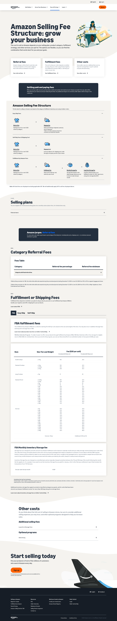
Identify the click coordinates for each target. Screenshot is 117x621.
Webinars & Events (35, 606)
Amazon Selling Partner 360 (17, 608)
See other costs (81, 73)
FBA (13, 313)
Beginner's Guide (15, 601)
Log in (102, 2)
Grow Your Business (40, 7)
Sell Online (28, 7)
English (94, 2)
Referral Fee (16, 125)
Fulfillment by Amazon (16, 604)
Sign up (102, 7)
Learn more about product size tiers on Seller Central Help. (31, 332)
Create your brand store (55, 601)
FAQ (32, 601)
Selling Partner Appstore (37, 608)
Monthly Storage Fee (72, 170)
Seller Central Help (74, 604)
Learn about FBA (15, 306)
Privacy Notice (64, 618)
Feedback (102, 592)
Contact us (33, 610)
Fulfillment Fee (47, 170)
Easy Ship (21, 313)
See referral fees (18, 73)
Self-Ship (31, 313)
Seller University (35, 604)
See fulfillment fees (50, 73)
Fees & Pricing (54, 7)
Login (71, 601)
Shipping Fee (47, 125)
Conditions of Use (73, 618)
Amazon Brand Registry (55, 604)
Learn (63, 7)
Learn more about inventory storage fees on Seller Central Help (28, 493)
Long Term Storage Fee (89, 170)
